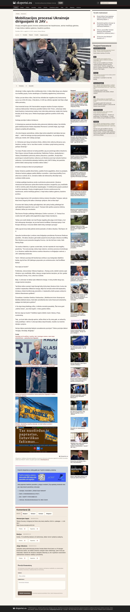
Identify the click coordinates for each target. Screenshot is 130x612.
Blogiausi (48, 513)
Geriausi (41, 513)
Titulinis (16, 7)
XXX (67, 7)
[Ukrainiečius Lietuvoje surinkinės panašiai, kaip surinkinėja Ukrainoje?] (36, 380)
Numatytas (21, 85)
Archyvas (79, 7)
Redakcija (72, 7)
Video (62, 7)
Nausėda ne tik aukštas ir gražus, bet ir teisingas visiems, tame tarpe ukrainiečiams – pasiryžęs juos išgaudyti (34, 337)
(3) (47, 22)
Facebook (25, 34)
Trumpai (22, 7)
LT (98, 2)
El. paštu (36, 34)
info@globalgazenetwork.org (56, 609)
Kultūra (39, 7)
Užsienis (45, 7)
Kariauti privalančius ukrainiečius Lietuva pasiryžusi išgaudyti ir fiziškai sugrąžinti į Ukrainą (35, 395)
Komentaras (21, 579)
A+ (26, 85)
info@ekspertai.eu (44, 459)
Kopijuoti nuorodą (44, 35)
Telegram (31, 34)
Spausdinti (31, 85)
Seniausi (33, 513)
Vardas (20, 572)
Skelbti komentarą (24, 593)
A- (16, 85)
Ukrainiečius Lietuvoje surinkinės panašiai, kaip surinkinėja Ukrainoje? (35, 366)
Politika (27, 7)
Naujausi (25, 513)
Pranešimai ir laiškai (54, 7)
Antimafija (33, 7)
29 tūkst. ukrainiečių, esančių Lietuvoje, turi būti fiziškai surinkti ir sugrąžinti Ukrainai (33, 424)
